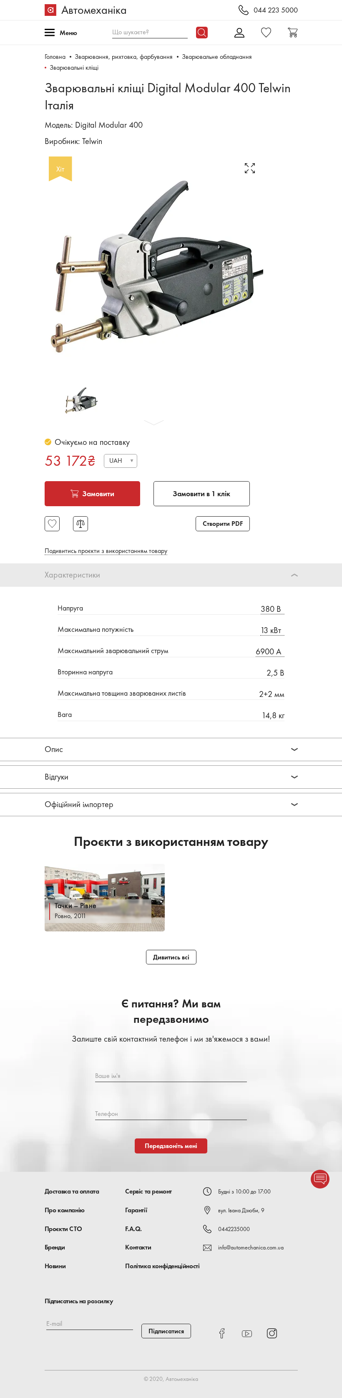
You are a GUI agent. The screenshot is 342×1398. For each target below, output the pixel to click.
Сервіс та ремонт (148, 1191)
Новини (55, 1266)
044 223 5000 (276, 10)
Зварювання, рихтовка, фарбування (124, 56)
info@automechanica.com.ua (251, 1247)
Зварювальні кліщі (74, 67)
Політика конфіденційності (162, 1266)
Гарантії (136, 1210)
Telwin (92, 141)
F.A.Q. (133, 1228)
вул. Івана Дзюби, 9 (241, 1210)
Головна (55, 56)
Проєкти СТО (63, 1228)
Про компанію (65, 1210)
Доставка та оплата (72, 1191)
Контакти (138, 1247)
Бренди (55, 1247)
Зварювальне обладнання (217, 56)
